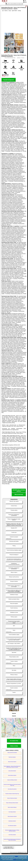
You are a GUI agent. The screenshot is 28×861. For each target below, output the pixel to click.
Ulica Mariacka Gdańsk (12, 825)
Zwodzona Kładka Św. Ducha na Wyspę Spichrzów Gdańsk (12, 831)
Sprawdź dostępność (8, 79)
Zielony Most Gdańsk (12, 770)
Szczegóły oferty (14, 740)
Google (16, 856)
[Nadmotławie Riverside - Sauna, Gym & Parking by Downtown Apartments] (9, 36)
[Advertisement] (14, 22)
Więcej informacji (19, 494)
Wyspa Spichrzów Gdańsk (12, 752)
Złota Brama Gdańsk (12, 821)
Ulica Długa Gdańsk (12, 811)
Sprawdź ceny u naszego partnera (19, 490)
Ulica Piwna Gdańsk (12, 834)
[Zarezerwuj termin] (26, 6)
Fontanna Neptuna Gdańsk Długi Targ (12, 793)
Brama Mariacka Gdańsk (12, 816)
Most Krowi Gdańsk (12, 757)
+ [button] (3, 719)
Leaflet (19, 736)
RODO (14, 859)
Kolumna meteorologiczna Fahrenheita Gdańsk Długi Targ (12, 785)
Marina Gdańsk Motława (12, 807)
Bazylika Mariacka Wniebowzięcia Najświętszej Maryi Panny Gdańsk (12, 840)
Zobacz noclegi (14, 745)
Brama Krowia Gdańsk (12, 761)
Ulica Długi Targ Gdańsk (12, 789)
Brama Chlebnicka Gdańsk (12, 798)
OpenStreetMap (23, 736)
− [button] (3, 721)
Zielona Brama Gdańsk (12, 775)
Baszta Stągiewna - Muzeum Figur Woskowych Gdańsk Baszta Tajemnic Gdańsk (12, 767)
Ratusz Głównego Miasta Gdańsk (12, 802)
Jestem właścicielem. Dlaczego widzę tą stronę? (9, 848)
